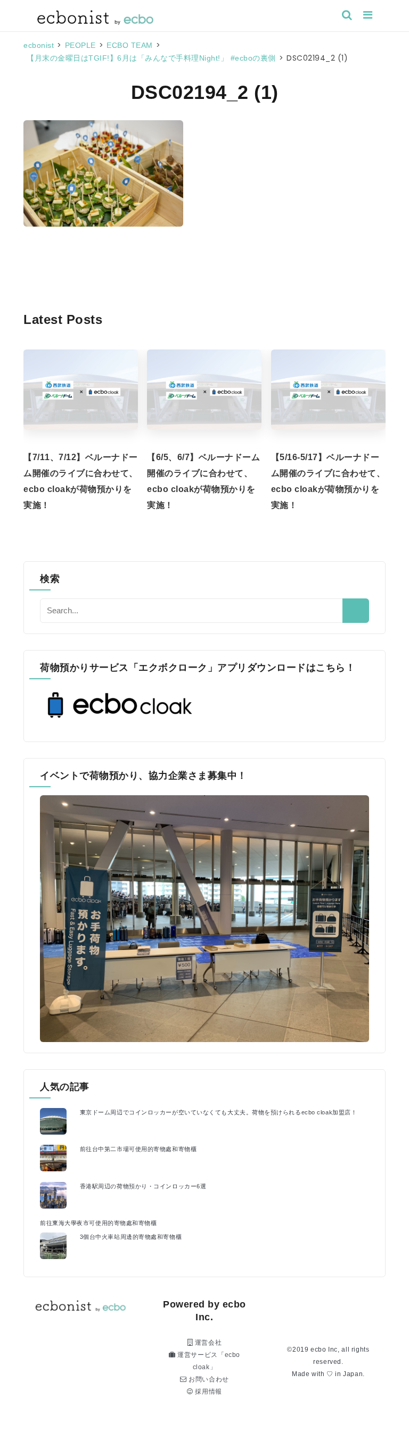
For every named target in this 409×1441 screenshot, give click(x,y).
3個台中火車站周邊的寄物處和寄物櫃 (131, 1237)
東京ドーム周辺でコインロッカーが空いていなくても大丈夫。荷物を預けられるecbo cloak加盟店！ (218, 1112)
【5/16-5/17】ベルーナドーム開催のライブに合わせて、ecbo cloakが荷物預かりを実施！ (328, 481)
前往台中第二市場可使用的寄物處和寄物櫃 (138, 1149)
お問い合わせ (208, 1379)
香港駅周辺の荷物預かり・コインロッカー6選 (143, 1186)
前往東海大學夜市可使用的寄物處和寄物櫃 (98, 1223)
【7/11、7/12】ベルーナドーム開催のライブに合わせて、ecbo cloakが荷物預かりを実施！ (80, 481)
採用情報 (207, 1391)
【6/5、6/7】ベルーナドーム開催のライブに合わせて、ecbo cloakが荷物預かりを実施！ (203, 481)
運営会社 (207, 1342)
